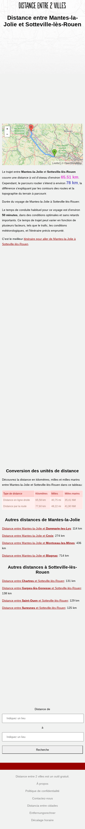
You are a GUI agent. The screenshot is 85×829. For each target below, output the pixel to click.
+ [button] (7, 129)
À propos (42, 783)
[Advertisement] (42, 74)
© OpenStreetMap (72, 163)
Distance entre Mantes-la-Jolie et (36, 528)
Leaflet (56, 163)
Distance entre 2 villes (30, 776)
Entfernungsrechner (42, 812)
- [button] (7, 134)
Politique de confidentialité (42, 791)
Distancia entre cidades (42, 805)
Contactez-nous (42, 798)
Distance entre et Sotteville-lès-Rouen (33, 580)
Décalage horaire (42, 820)
